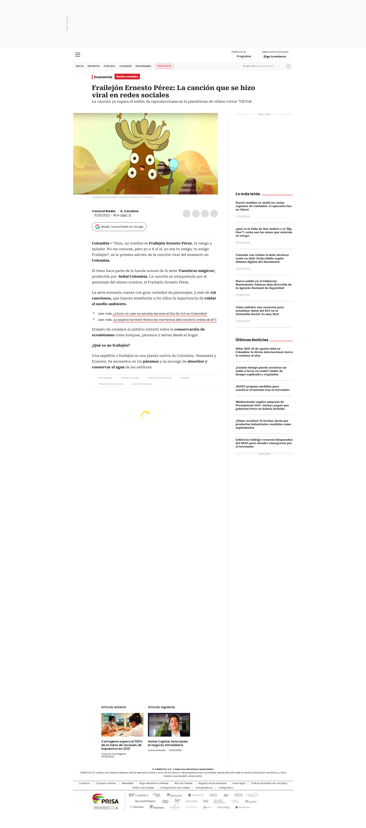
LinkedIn (205, 213)
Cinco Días (190, 801)
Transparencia (204, 787)
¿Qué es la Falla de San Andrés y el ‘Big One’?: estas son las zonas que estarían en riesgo (264, 232)
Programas (143, 66)
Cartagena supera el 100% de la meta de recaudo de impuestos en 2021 (122, 745)
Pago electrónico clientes (154, 783)
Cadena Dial (204, 801)
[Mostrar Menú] (77, 54)
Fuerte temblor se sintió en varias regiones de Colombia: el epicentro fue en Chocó (264, 206)
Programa (244, 56)
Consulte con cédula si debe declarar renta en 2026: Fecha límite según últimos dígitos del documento (262, 258)
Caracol (251, 794)
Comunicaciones (142, 383)
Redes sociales (130, 377)
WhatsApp (214, 213)
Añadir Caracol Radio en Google (122, 227)
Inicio (80, 66)
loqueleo (223, 806)
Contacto (84, 783)
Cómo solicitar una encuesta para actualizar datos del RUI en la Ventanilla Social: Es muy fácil (260, 311)
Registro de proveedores (212, 783)
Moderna (156, 806)
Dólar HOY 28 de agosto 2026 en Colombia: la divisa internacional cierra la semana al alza (264, 352)
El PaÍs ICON (190, 806)
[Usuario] (288, 66)
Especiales (164, 66)
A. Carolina (129, 211)
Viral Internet (105, 377)
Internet (184, 377)
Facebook (186, 213)
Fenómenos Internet (159, 377)
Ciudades (125, 66)
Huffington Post (143, 801)
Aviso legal (239, 783)
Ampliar (210, 120)
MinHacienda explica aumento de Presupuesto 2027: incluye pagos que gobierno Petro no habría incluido (262, 405)
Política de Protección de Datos (269, 783)
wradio (175, 801)
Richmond (137, 806)
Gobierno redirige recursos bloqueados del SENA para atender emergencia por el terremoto (264, 443)
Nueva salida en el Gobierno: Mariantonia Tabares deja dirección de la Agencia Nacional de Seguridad (264, 284)
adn (238, 794)
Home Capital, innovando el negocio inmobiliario (168, 743)
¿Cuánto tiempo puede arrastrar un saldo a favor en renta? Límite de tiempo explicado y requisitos (261, 371)
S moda (206, 806)
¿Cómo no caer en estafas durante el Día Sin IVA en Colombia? (159, 313)
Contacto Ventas (106, 783)
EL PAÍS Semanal (218, 801)
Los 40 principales (155, 794)
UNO (164, 801)
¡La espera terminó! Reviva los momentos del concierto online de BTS (165, 320)
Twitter (196, 213)
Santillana (172, 794)
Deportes (93, 66)
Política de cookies (143, 787)
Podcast (110, 66)
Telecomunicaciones (110, 383)
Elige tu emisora (275, 56)
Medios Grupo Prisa (105, 807)
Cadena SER (212, 794)
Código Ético (226, 787)
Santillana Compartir (193, 794)
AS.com (225, 794)
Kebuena (250, 801)
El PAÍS (138, 794)
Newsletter (280, 66)
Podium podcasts (173, 806)
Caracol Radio (183, 55)
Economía (103, 77)
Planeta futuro (234, 801)
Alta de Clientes (183, 783)
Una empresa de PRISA (105, 798)
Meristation (242, 806)
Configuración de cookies (175, 787)
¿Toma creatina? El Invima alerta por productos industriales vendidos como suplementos (263, 424)
